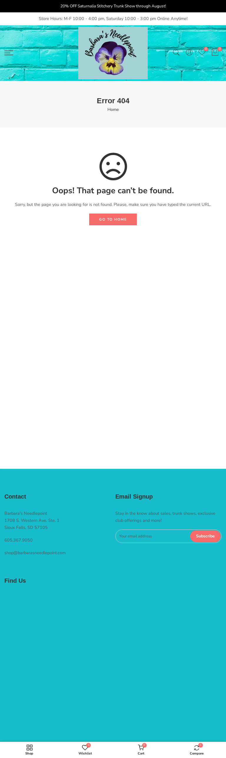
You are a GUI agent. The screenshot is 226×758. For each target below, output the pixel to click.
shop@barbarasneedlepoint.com (35, 553)
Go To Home (113, 219)
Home (113, 109)
